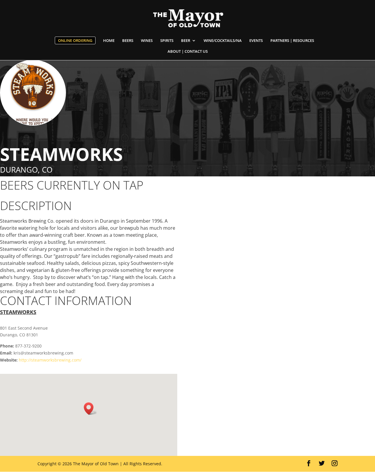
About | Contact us (188, 51)
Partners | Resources (292, 40)
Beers (127, 40)
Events (256, 40)
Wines (147, 40)
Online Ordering (75, 40)
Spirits (166, 40)
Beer (185, 40)
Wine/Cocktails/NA (223, 40)
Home (109, 40)
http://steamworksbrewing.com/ (50, 360)
